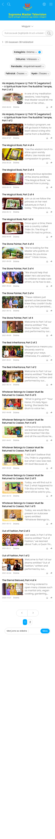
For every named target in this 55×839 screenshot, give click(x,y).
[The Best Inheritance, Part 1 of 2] (12, 376)
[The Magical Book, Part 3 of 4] (12, 179)
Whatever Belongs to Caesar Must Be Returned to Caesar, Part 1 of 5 (22, 504)
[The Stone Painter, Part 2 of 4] (12, 302)
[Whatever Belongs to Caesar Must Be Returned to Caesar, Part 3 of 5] (12, 460)
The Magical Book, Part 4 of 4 (18, 145)
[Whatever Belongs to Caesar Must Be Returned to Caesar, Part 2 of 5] (12, 487)
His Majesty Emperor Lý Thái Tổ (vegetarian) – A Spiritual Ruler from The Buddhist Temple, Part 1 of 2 (27, 117)
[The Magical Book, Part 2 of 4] (12, 204)
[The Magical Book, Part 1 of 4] (12, 228)
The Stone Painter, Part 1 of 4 (17, 317)
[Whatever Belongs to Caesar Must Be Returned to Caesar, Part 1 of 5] (12, 515)
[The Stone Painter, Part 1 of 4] (12, 327)
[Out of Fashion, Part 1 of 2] (12, 564)
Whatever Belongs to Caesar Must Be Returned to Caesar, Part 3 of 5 (22, 449)
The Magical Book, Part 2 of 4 (18, 194)
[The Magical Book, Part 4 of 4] (12, 154)
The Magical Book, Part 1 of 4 (17, 219)
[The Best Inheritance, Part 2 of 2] (12, 352)
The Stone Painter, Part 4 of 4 (18, 244)
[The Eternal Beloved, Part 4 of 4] (12, 589)
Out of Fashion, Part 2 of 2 (16, 531)
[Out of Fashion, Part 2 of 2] (12, 540)
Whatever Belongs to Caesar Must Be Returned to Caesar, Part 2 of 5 (22, 477)
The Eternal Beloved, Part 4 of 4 (19, 580)
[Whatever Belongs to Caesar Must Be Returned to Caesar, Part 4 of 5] (12, 432)
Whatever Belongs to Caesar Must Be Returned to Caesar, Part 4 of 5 (22, 421)
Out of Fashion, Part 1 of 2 (15, 555)
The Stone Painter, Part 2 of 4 (18, 293)
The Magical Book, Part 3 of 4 (18, 169)
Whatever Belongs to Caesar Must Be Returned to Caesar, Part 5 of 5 (22, 393)
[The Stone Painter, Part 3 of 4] (12, 277)
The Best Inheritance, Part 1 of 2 (19, 367)
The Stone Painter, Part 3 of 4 (18, 268)
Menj (45, 631)
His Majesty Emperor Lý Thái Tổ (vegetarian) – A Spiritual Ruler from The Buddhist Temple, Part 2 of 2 (27, 86)
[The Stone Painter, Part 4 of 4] (12, 253)
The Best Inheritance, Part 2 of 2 (19, 342)
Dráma (16, 107)
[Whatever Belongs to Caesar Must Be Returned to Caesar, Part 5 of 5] (12, 404)
